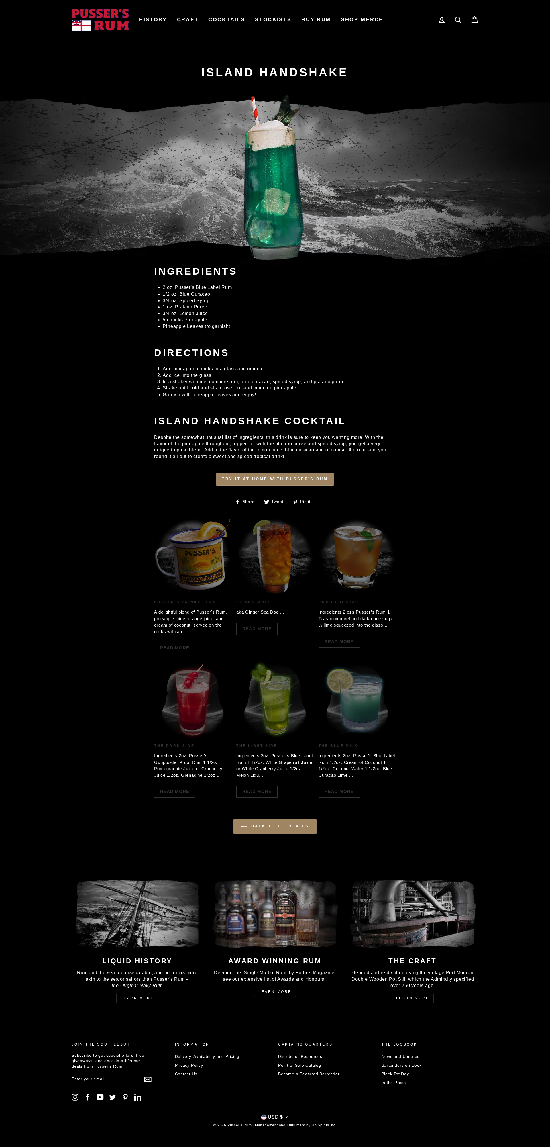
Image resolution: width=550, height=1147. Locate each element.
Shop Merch (362, 19)
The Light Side (256, 746)
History (153, 19)
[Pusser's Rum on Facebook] (87, 1097)
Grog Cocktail (340, 602)
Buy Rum (316, 19)
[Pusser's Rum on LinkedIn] (137, 1097)
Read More (174, 647)
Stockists (273, 19)
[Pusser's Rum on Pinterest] (125, 1097)
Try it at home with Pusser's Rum (275, 479)
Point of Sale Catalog (299, 1065)
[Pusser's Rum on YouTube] (100, 1097)
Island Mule (253, 602)
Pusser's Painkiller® (185, 602)
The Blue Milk (338, 746)
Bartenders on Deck (402, 1065)
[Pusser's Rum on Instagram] (75, 1097)
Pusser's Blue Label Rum (203, 287)
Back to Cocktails (279, 826)
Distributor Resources (300, 1056)
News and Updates (401, 1056)
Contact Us (186, 1074)
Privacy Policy (189, 1065)
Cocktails (226, 19)
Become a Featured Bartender (309, 1074)
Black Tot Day (395, 1074)
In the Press (394, 1083)
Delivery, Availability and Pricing (207, 1056)
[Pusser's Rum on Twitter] (112, 1097)
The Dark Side (174, 746)
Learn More (137, 998)
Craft (188, 19)
